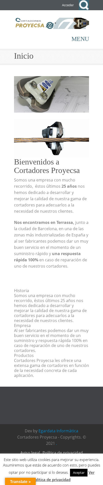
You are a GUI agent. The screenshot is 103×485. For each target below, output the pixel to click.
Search (84, 5)
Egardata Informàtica (58, 431)
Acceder (68, 5)
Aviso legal (30, 453)
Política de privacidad (62, 453)
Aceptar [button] (78, 472)
